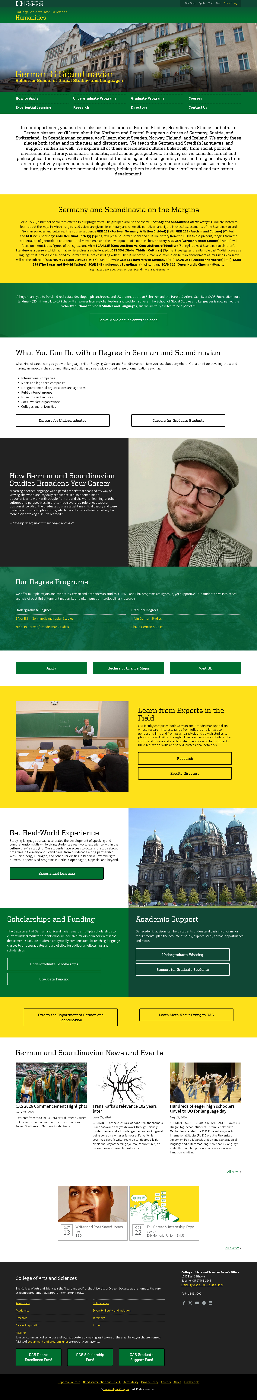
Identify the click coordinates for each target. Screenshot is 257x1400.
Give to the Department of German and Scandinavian (70, 1017)
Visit (210, 3)
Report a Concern (69, 1382)
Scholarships (101, 1303)
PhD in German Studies (147, 627)
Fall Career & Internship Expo (164, 1213)
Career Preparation (28, 1325)
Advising (21, 1333)
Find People (191, 1382)
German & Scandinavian (65, 73)
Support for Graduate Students (183, 969)
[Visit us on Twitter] (190, 1303)
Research (81, 107)
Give (218, 3)
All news (233, 1171)
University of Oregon (116, 1389)
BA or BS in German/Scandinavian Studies (44, 618)
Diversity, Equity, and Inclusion (112, 1311)
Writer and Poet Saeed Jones (93, 1213)
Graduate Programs (147, 98)
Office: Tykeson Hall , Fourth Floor (202, 1285)
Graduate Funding (54, 979)
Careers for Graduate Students (178, 420)
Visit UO (205, 668)
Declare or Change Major (129, 668)
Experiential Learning (34, 107)
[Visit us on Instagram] (204, 1303)
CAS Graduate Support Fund (142, 1357)
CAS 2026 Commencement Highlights (51, 1106)
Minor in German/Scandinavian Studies (42, 627)
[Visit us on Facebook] (184, 1303)
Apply (202, 3)
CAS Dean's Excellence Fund (38, 1357)
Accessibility (130, 1382)
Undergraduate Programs (94, 98)
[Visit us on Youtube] (197, 1303)
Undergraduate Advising (182, 954)
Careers (166, 1382)
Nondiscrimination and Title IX (102, 1382)
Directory (139, 107)
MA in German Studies (146, 618)
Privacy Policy (149, 1382)
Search (228, 3)
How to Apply (27, 98)
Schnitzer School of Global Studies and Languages (69, 80)
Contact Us (198, 107)
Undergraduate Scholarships (54, 964)
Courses (195, 98)
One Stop (190, 3)
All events (232, 1248)
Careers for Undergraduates (63, 420)
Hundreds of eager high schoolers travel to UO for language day (202, 1108)
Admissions (23, 1303)
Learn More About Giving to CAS (186, 1015)
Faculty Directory (185, 773)
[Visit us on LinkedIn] (210, 1303)
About (97, 1325)
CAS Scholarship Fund (90, 1357)
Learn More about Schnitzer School (128, 320)
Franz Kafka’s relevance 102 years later (125, 1108)
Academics (22, 1311)
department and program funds (47, 1342)
